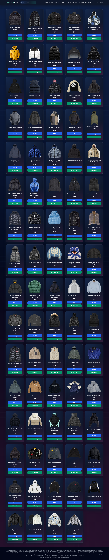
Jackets (68, 2)
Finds (12, 2)
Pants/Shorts (76, 2)
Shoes (46, 2)
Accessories (91, 2)
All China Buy (15, 38)
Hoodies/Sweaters (54, 2)
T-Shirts (63, 2)
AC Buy (15, 35)
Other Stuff (99, 2)
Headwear (84, 2)
